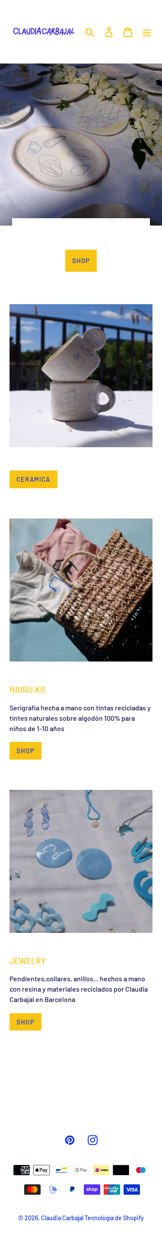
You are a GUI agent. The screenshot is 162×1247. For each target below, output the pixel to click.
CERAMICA (33, 479)
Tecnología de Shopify (114, 1218)
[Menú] (146, 31)
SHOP (25, 750)
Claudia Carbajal (62, 1218)
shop (81, 260)
